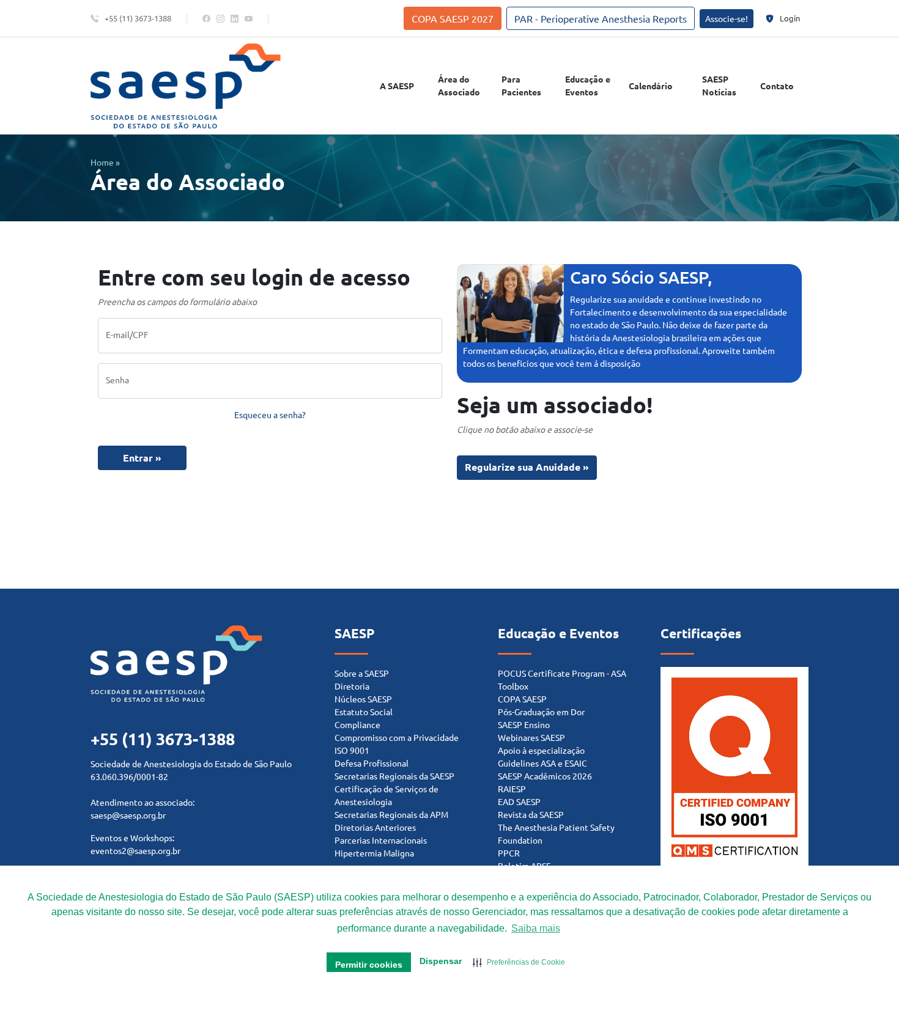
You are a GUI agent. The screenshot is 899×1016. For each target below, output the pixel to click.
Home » (105, 161)
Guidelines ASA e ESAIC (542, 762)
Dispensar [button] (441, 961)
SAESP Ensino (524, 724)
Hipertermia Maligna (374, 852)
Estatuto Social (364, 711)
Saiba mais (535, 928)
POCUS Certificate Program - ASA (562, 673)
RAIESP (512, 788)
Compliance (357, 724)
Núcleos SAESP (363, 698)
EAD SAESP (519, 801)
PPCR (509, 852)
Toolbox (513, 685)
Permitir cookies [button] (368, 965)
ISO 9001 (352, 750)
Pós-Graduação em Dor (541, 711)
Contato (777, 85)
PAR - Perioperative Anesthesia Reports (600, 18)
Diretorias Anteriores (375, 827)
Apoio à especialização (541, 750)
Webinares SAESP (531, 737)
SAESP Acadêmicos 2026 (545, 775)
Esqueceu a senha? (270, 414)
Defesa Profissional (372, 762)
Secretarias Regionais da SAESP (394, 775)
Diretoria (352, 685)
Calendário (651, 85)
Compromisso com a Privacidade (397, 737)
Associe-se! (726, 18)
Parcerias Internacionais (381, 839)
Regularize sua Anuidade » (527, 466)
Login (790, 18)
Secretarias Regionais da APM (391, 814)
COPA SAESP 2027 (453, 18)
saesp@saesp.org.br (128, 814)
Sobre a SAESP (362, 673)
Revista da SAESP (531, 814)
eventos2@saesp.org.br (135, 850)
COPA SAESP (522, 698)
